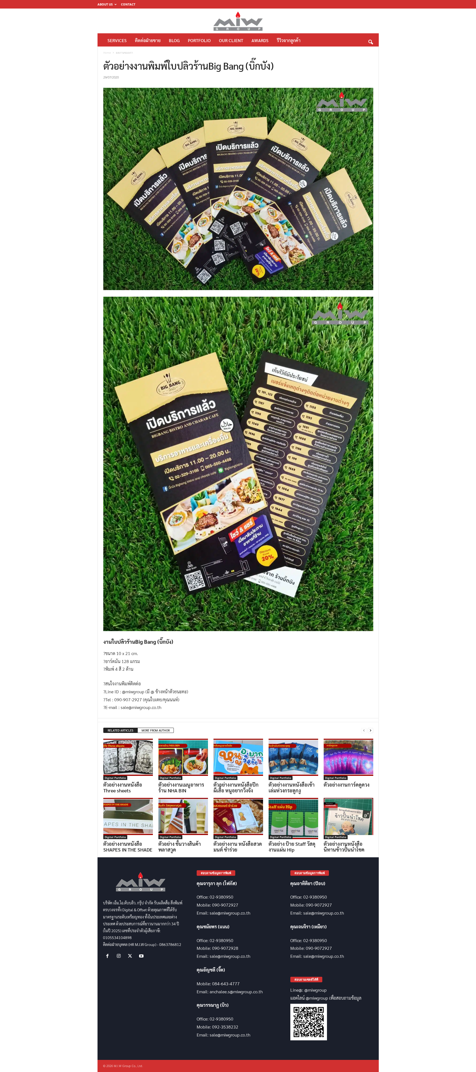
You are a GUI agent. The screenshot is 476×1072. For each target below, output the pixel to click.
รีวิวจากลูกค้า (289, 40)
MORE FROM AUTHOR (156, 730)
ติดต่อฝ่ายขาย (148, 40)
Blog (174, 40)
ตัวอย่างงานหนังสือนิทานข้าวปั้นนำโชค (344, 847)
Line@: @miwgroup (308, 990)
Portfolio (199, 40)
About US (105, 4)
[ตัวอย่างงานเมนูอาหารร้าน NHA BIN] (183, 759)
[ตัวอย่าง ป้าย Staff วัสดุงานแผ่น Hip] (293, 818)
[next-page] (370, 730)
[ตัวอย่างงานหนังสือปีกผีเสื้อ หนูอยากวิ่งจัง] (238, 759)
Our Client (231, 40)
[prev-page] (364, 730)
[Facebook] (108, 956)
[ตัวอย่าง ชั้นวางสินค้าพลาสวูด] (183, 818)
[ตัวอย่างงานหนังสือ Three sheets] (128, 759)
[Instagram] (120, 956)
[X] (131, 956)
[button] (370, 40)
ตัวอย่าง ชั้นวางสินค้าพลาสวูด (179, 847)
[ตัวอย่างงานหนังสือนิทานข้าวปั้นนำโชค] (348, 818)
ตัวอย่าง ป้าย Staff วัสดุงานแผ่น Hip (292, 847)
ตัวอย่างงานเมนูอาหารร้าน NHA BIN (181, 787)
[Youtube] (142, 956)
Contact (128, 4)
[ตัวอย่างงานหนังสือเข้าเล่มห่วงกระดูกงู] (293, 759)
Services (117, 40)
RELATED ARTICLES (120, 730)
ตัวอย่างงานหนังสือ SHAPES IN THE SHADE (127, 847)
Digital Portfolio (115, 778)
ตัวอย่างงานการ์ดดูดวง (346, 784)
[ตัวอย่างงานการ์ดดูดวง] (348, 759)
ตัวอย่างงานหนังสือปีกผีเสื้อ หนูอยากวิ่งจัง (236, 787)
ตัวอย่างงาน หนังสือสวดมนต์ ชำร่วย (237, 847)
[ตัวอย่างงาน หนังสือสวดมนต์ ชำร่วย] (238, 818)
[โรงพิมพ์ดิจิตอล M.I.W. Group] (238, 21)
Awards (260, 40)
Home (107, 52)
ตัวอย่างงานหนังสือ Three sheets (122, 787)
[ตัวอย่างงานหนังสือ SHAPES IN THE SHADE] (128, 818)
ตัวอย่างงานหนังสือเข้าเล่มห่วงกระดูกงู (292, 787)
